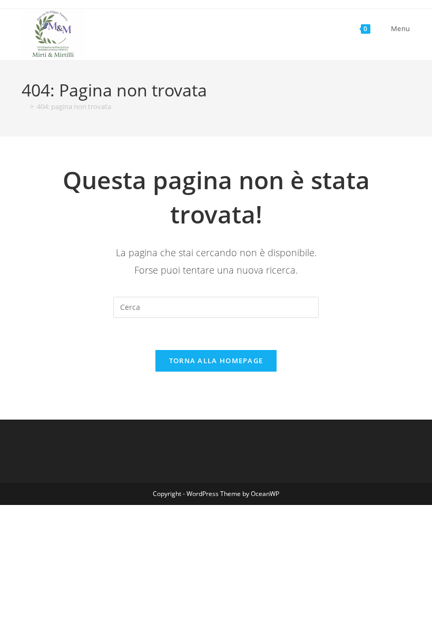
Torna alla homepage (216, 360)
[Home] (24, 106)
